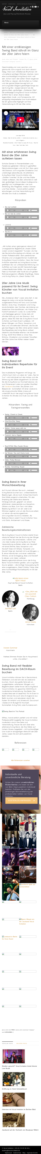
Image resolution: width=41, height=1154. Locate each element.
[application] (22, 210)
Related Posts (22, 1043)
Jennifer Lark (10, 608)
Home (6, 32)
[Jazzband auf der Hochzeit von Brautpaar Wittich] (13, 1126)
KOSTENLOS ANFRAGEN (19, 800)
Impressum (8, 1153)
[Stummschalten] (29, 210)
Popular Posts (7, 1043)
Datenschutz (17, 1153)
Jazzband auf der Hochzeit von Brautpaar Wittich (20, 1130)
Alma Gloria (30, 622)
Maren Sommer (10, 648)
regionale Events (32, 1153)
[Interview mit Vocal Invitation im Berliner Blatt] (13, 1106)
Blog (24, 1153)
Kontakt (4, 4)
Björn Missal (20, 580)
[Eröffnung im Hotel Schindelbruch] (13, 1085)
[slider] (34, 210)
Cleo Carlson (30, 596)
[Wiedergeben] (8, 210)
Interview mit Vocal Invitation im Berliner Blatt (19, 1109)
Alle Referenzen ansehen (20, 760)
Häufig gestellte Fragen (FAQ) (26, 4)
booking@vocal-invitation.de (11, 1150)
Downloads (11, 4)
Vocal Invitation (8, 1148)
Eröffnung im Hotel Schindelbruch (14, 1089)
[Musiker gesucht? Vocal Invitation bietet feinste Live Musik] (13, 1063)
